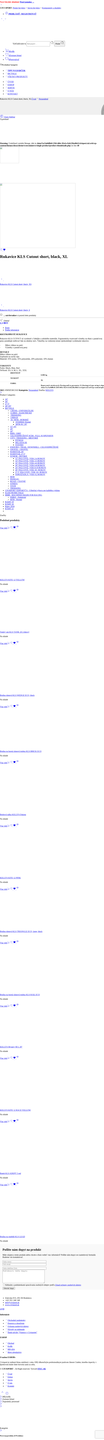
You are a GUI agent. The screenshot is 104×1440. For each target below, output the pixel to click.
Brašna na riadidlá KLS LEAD (12, 1237)
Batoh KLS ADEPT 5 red (10, 1173)
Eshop (10, 1377)
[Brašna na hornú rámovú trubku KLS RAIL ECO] (52, 969)
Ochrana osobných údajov (18, 1326)
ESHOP (11, 85)
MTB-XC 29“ (21, 424)
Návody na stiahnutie (16, 1329)
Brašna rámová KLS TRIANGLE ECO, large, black (21, 931)
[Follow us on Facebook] (1, 1310)
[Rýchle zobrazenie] (17, 528)
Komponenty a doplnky (51, 8)
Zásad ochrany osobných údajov (68, 1285)
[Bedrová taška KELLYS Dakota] (52, 788)
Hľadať (58, 44)
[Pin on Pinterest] (5, 323)
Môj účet (11, 1349)
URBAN (14, 417)
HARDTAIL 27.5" (17, 454)
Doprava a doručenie (16, 1323)
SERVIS (11, 88)
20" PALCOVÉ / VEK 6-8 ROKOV (30, 465)
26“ (6, 401)
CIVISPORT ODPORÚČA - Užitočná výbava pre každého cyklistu (32, 490)
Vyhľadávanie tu (20, 44)
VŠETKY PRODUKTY (18, 77)
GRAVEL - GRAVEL (19, 449)
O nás (10, 1383)
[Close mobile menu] (1, 1406)
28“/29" (8, 406)
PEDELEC (14, 479)
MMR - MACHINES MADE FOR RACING (23, 495)
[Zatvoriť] (1, 393)
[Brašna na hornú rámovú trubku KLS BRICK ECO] (52, 729)
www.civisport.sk (12, 1305)
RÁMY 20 (9, 504)
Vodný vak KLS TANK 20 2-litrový (14, 632)
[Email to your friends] (7, 323)
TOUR (13, 486)
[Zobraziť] (1, 5)
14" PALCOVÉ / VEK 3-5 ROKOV (30, 461)
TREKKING (15, 415)
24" (6, 399)
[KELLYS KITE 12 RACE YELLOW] (52, 1084)
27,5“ (7, 404)
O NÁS (11, 91)
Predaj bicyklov (19, 8)
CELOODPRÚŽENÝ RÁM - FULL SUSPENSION (31, 436)
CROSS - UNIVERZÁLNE (22, 411)
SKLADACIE (21, 442)
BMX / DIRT (15, 433)
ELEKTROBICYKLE (14, 493)
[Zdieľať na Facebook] (3, 323)
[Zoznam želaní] (3, 250)
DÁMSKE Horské (23, 422)
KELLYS (49, 390)
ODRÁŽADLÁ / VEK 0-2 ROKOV (30, 474)
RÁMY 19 (9, 502)
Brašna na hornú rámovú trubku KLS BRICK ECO (20, 751)
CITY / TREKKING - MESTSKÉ (24, 438)
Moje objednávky (15, 1352)
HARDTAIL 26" (17, 452)
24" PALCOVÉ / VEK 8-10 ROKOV (30, 468)
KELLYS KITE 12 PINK (10, 878)
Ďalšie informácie (12, 330)
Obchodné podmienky (16, 1320)
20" (11, 429)
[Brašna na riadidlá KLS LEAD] (52, 1211)
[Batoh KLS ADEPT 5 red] (52, 1147)
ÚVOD (11, 82)
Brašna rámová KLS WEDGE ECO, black (17, 695)
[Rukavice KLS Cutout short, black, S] (2, 306)
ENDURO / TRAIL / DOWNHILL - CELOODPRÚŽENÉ (34, 447)
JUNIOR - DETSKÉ (18, 456)
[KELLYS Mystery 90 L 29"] (52, 1026)
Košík (10, 1346)
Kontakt (11, 1386)
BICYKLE (12, 74)
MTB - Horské (16, 500)
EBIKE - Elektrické (18, 497)
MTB (12, 477)
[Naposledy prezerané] (7, 1394)
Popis (7, 328)
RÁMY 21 (9, 509)
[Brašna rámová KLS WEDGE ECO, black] (52, 669)
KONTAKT (13, 94)
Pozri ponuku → (27, 2)
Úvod (34, 99)
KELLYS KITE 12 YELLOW (12, 580)
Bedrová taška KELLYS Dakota (13, 814)
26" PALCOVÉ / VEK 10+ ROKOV (30, 470)
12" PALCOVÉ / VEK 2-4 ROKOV (30, 458)
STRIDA (14, 484)
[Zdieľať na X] (1, 323)
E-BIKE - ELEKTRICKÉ (21, 413)
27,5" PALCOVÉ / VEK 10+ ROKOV (31, 472)
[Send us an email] (3, 1310)
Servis (10, 1380)
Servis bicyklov (34, 8)
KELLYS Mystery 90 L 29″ (11, 1047)
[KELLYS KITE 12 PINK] (52, 852)
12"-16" (13, 426)
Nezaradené (43, 99)
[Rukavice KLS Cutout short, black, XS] (2, 280)
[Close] (1, 1401)
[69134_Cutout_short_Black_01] (37, 247)
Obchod (11, 1343)
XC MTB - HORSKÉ (19, 420)
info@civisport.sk (12, 1302)
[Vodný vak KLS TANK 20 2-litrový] (52, 611)
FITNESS (19, 440)
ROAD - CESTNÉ (18, 481)
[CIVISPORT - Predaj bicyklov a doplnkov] (19, 39)
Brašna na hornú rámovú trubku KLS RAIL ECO (20, 995)
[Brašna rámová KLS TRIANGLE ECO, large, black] (52, 910)
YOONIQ (19, 445)
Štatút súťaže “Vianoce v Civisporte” (22, 1332)
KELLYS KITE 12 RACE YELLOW (15, 1110)
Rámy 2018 (9, 506)
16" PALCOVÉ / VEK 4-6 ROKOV (30, 463)
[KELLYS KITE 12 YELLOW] (52, 554)
